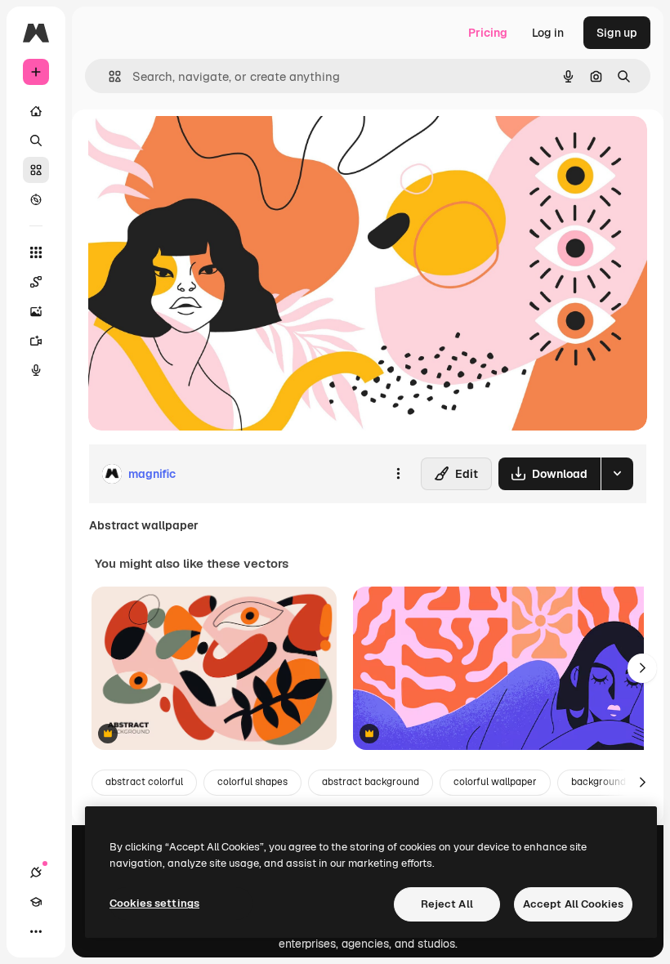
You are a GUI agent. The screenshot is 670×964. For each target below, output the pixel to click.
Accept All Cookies (573, 904)
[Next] (642, 668)
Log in (548, 32)
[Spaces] (36, 282)
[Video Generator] (36, 341)
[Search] (36, 140)
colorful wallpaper (495, 781)
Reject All (447, 904)
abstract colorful (144, 781)
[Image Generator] (36, 311)
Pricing (487, 32)
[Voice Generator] (36, 370)
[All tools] (36, 252)
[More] (36, 931)
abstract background (370, 781)
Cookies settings (154, 903)
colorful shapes (252, 781)
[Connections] (36, 872)
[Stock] (36, 170)
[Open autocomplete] (108, 76)
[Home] (36, 111)
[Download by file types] (617, 473)
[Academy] (36, 902)
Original (193, 146)
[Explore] (36, 199)
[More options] (398, 473)
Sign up (616, 32)
